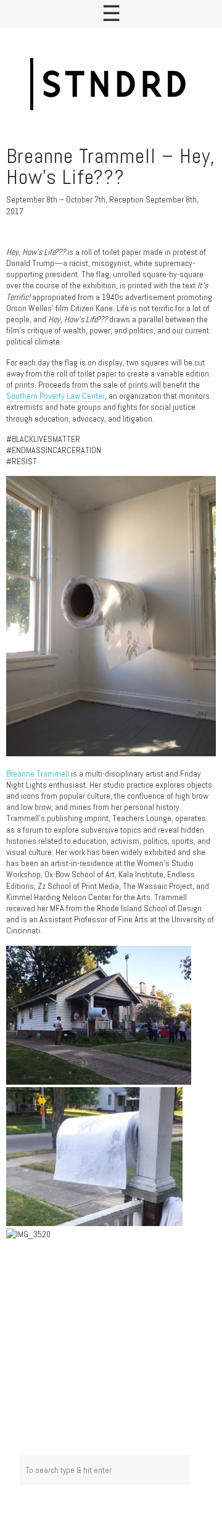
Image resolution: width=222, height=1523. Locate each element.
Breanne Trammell (37, 773)
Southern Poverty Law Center (55, 395)
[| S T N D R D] (111, 85)
